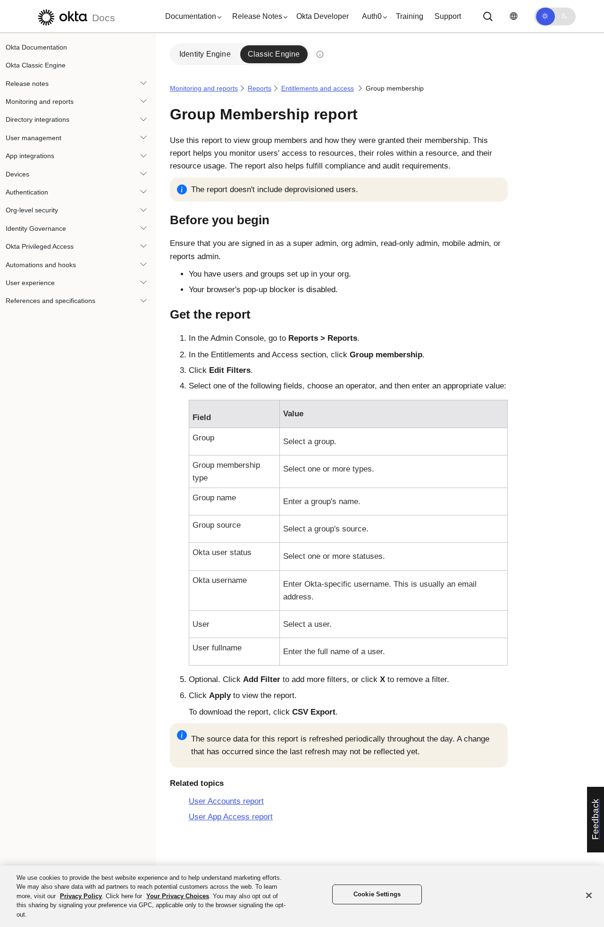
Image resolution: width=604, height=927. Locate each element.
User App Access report (231, 816)
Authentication (27, 192)
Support (448, 16)
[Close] (589, 895)
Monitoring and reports (40, 101)
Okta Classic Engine (36, 65)
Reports (259, 88)
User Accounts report (226, 801)
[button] (191, 16)
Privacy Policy (81, 896)
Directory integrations (37, 120)
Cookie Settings (377, 894)
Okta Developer (322, 16)
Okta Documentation (36, 47)
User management (33, 138)
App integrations (30, 156)
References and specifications (50, 300)
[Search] (487, 16)
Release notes (27, 83)
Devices (17, 174)
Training (409, 16)
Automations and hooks (41, 265)
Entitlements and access (317, 88)
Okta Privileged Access (40, 246)
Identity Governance (36, 228)
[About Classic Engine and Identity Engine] (320, 54)
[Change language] (513, 16)
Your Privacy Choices (177, 896)
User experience (30, 283)
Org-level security (32, 210)
